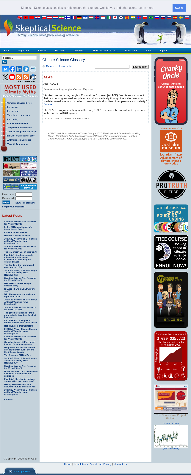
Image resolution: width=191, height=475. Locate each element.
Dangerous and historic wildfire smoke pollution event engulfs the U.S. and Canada (19, 349)
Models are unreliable (17, 123)
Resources (60, 50)
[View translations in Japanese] (116, 17)
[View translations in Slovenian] (170, 17)
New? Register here (25, 203)
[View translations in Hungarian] (92, 17)
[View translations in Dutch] (56, 17)
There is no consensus (18, 115)
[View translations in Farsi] (62, 17)
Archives (8, 399)
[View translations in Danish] (50, 17)
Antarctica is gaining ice (19, 140)
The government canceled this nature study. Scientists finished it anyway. (20, 315)
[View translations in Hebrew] (86, 17)
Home (7, 50)
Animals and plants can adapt (22, 132)
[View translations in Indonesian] (104, 17)
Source (47, 104)
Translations (131, 50)
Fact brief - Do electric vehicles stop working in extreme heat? (19, 380)
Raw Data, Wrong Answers (17, 236)
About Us (95, 463)
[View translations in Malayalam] (134, 17)
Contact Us (120, 463)
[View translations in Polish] (146, 17)
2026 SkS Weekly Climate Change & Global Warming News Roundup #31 (20, 302)
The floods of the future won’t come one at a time (19, 266)
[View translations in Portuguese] (152, 17)
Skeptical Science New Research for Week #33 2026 (20, 247)
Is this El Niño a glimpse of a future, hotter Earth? (18, 228)
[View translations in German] (80, 17)
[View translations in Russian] (158, 17)
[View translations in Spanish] (176, 17)
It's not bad (12, 111)
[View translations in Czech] (44, 17)
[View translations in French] (74, 17)
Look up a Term (22, 471)
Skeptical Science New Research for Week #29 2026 (20, 367)
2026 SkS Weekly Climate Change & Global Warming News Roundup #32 (20, 272)
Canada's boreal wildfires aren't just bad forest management (19, 343)
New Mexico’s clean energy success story (17, 284)
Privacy (107, 463)
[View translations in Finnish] (68, 17)
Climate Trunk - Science (15, 232)
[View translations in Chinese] (32, 17)
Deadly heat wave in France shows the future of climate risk (19, 385)
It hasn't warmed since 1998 (21, 136)
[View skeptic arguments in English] (21, 17)
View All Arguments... (17, 144)
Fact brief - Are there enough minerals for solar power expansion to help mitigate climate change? (18, 258)
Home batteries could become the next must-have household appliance (20, 373)
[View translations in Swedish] (182, 17)
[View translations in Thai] (187, 17)
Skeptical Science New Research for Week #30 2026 (20, 338)
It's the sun (12, 107)
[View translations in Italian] (110, 17)
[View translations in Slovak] (164, 17)
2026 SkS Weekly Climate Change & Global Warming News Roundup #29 (20, 360)
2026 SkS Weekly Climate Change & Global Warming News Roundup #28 (20, 392)
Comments (79, 50)
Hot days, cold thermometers (18, 326)
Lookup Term (140, 66)
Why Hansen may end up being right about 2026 (19, 295)
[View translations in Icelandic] (98, 17)
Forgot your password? (14, 207)
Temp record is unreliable (19, 127)
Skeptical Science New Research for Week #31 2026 (20, 308)
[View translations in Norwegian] (140, 17)
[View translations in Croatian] (38, 17)
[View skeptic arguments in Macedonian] (128, 17)
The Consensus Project (105, 50)
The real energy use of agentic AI (20, 252)
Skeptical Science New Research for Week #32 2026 (20, 279)
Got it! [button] (179, 7)
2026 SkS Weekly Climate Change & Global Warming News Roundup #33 (20, 241)
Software (41, 50)
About (148, 50)
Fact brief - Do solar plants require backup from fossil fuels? (20, 321)
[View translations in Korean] (122, 17)
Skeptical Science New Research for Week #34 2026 (20, 223)
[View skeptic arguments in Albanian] (26, 17)
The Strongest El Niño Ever (17, 355)
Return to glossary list (58, 66)
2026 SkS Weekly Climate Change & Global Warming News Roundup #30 (20, 331)
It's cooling (12, 119)
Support (163, 50)
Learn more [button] (146, 7)
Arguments (23, 50)
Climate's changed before (19, 103)
